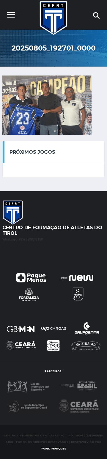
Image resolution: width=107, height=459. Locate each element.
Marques (53, 448)
